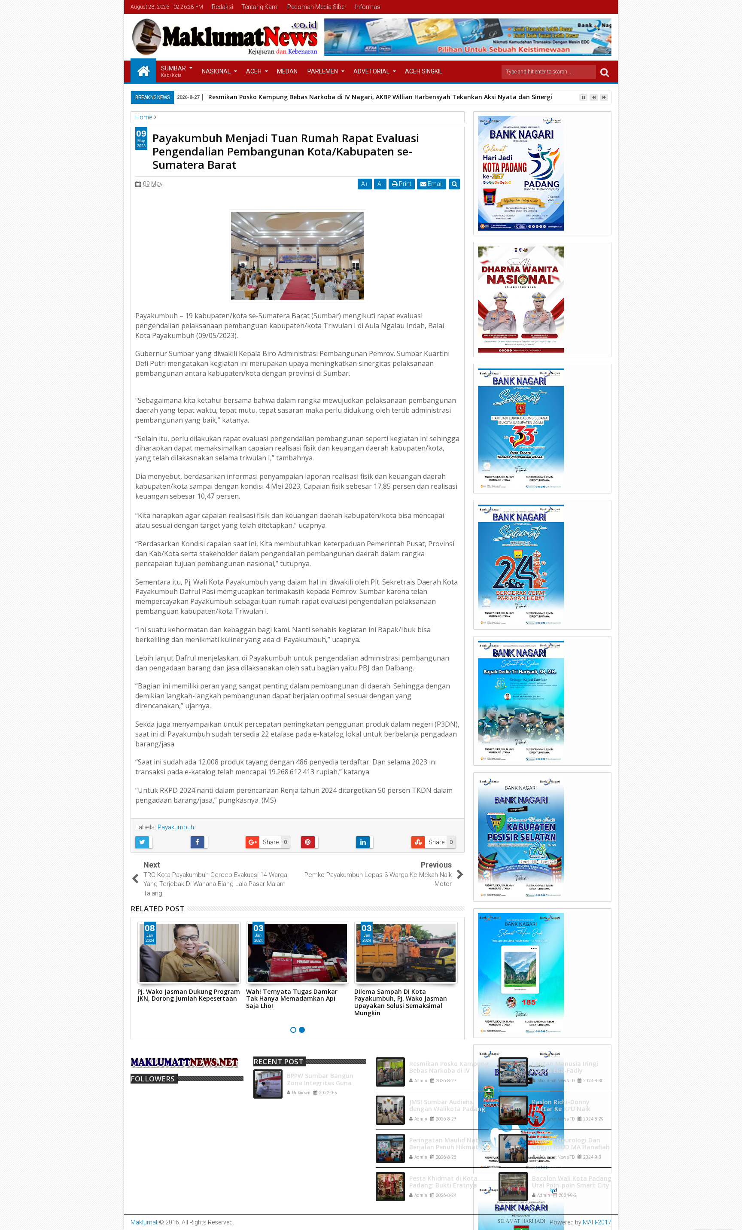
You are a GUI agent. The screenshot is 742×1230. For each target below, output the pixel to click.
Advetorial (371, 71)
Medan (287, 71)
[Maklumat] (143, 70)
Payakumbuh (176, 827)
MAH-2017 (597, 1222)
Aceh (254, 71)
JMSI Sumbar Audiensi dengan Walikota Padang (447, 1105)
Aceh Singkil (423, 71)
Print (404, 183)
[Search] (604, 72)
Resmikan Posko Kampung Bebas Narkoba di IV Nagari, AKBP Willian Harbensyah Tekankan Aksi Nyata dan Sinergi (380, 97)
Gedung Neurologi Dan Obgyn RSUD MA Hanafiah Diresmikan (571, 1147)
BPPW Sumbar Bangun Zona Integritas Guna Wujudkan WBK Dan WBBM (326, 1083)
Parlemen (322, 71)
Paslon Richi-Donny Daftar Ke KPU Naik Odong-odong (561, 1109)
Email (434, 183)
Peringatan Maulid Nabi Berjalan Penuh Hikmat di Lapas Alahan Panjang (447, 1147)
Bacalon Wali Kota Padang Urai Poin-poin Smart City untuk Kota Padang (571, 1185)
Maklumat (144, 1222)
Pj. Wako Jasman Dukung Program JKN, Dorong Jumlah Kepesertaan (188, 995)
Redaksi (222, 6)
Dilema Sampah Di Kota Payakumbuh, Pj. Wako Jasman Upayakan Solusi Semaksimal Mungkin (400, 1002)
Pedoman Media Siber (317, 6)
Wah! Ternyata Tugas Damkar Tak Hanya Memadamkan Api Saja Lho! (292, 998)
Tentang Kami (260, 6)
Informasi (368, 6)
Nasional (216, 71)
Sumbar (173, 71)
